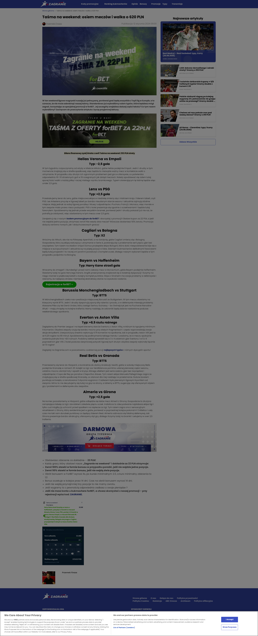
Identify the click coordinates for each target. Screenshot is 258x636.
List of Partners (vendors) (124, 627)
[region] (129, 623)
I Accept (229, 619)
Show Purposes (229, 627)
